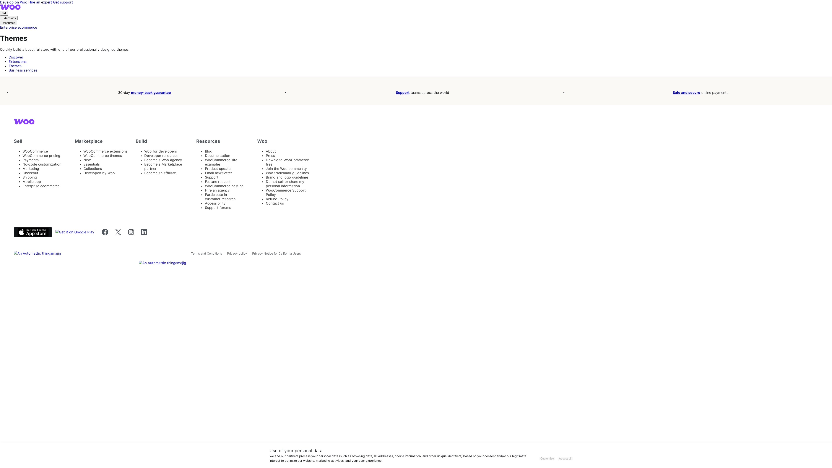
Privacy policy (237, 253)
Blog (208, 151)
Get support (63, 2)
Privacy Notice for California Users (276, 253)
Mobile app (32, 181)
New (87, 160)
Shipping (30, 177)
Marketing (31, 168)
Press (270, 155)
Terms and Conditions (206, 253)
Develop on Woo (14, 2)
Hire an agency (217, 190)
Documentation (217, 155)
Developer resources (161, 155)
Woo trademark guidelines (287, 173)
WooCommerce (35, 151)
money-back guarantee (151, 92)
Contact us (275, 203)
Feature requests (218, 181)
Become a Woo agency (163, 160)
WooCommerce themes (102, 155)
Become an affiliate (160, 173)
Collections (92, 168)
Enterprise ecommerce (41, 186)
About (271, 151)
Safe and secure (686, 92)
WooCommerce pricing (41, 155)
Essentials (91, 164)
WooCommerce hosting (224, 186)
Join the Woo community (286, 168)
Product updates (218, 168)
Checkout (30, 173)
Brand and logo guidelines (287, 177)
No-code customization (42, 164)
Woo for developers (160, 151)
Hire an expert (40, 2)
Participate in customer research (220, 196)
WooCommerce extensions (105, 151)
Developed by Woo (99, 173)
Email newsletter (218, 173)
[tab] (16, 57)
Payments (31, 160)
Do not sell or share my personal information (285, 183)
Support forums (218, 207)
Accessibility (215, 203)
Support (403, 92)
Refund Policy (277, 199)
